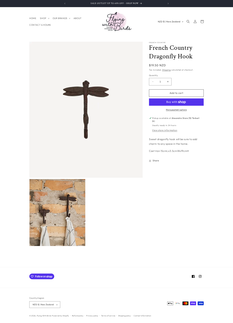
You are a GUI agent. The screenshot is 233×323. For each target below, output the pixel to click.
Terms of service (108, 315)
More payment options (176, 109)
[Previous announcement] (64, 3)
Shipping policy (124, 315)
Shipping (166, 70)
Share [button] (156, 160)
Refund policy (78, 315)
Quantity (153, 75)
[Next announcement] (168, 3)
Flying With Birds (44, 316)
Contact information (142, 315)
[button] (44, 18)
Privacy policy (92, 315)
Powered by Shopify (60, 316)
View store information (164, 130)
